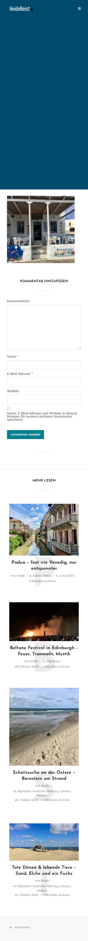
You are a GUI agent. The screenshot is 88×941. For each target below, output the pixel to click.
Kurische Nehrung (46, 791)
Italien (37, 575)
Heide (21, 575)
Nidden (42, 795)
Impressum (22, 927)
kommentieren (18, 301)
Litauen (65, 791)
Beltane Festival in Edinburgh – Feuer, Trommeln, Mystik (44, 651)
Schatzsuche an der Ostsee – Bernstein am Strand (44, 775)
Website (13, 391)
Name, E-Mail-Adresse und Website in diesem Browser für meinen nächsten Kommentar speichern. (42, 416)
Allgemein (53, 661)
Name (13, 356)
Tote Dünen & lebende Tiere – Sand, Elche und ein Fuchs (44, 870)
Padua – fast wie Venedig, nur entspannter (44, 565)
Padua (47, 575)
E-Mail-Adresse (20, 373)
